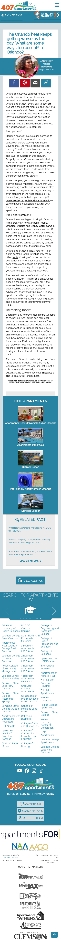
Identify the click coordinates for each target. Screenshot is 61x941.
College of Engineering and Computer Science (50, 629)
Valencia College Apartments (50, 741)
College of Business (27, 717)
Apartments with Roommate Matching (30, 638)
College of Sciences (46, 652)
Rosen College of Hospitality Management (10, 668)
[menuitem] (11, 628)
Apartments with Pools (30, 444)
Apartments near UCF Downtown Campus (8, 734)
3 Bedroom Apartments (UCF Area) (27, 668)
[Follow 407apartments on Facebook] (27, 771)
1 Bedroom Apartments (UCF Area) (27, 648)
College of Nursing (27, 745)
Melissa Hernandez (46, 65)
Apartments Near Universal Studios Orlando (30, 423)
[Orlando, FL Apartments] (18, 6)
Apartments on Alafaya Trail (49, 674)
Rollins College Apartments (49, 706)
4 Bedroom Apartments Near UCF (27, 678)
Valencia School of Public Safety (10, 677)
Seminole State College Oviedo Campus (10, 709)
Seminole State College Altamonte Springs (10, 697)
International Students (47, 667)
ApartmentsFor (10, 858)
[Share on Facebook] (14, 83)
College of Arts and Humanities (29, 725)
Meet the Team (32, 818)
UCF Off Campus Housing (25, 628)
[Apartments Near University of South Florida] (30, 905)
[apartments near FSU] (30, 895)
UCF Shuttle (8, 726)
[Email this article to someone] (35, 83)
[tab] (30, 612)
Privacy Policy (44, 794)
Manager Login (32, 811)
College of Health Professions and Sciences (49, 642)
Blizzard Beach (30, 467)
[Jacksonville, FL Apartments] (30, 885)
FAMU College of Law (10, 745)
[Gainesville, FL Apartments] (30, 875)
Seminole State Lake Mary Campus (10, 686)
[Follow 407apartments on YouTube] (20, 771)
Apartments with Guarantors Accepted (11, 719)
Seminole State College (49, 713)
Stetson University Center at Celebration (47, 723)
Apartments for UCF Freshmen (49, 660)
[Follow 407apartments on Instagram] (34, 771)
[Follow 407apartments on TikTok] (41, 771)
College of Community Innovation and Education (29, 734)
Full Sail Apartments (47, 692)
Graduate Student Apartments (27, 688)
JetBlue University (46, 699)
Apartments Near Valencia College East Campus (9, 647)
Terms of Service (18, 794)
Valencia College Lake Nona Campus (50, 749)
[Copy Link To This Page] (46, 83)
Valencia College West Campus (11, 637)
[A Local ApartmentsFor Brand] (30, 834)
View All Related (29, 561)
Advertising (32, 804)
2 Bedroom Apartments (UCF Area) (27, 658)
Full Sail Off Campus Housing (47, 683)
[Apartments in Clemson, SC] (30, 936)
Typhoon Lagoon (30, 510)
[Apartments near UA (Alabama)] (30, 926)
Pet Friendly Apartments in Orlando (30, 488)
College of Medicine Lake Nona (29, 709)
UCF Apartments (47, 733)
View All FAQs (33, 580)
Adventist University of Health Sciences (11, 628)
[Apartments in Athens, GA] (30, 915)
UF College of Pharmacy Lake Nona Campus (29, 699)
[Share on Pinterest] (25, 83)
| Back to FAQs (12, 15)
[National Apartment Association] (20, 847)
